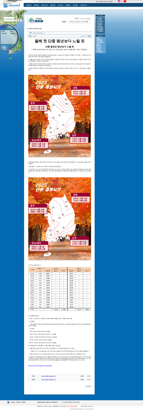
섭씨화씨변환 (100, 42)
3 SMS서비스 (100, 21)
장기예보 (75, 5)
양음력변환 (99, 40)
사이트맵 (12, 33)
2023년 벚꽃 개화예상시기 (48, 379)
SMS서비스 (83, 5)
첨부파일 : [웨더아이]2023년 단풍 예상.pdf (40, 365)
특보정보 (36, 5)
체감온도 (99, 43)
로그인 (18, 20)
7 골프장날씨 (100, 27)
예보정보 (28, 5)
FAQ (3, 31)
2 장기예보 (99, 20)
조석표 (98, 37)
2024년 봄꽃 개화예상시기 (48, 376)
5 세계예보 (99, 24)
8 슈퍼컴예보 (100, 29)
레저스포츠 (44, 5)
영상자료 (52, 5)
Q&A (11, 31)
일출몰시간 (99, 39)
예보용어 (99, 50)
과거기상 (60, 5)
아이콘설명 (99, 51)
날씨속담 (99, 47)
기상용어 (99, 48)
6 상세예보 (99, 26)
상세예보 (67, 5)
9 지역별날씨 (100, 31)
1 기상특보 (99, 18)
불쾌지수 (99, 45)
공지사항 (4, 33)
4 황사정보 (99, 23)
